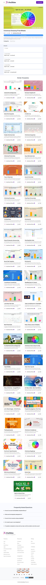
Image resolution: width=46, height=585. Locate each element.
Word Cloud (6, 545)
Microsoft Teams (20, 562)
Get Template (23, 35)
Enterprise (33, 543)
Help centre (19, 548)
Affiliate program (20, 550)
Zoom (18, 564)
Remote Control (7, 554)
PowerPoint (19, 560)
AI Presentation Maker (8, 548)
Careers (32, 553)
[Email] (14, 574)
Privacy (32, 556)
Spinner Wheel (6, 552)
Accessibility (33, 562)
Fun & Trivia (12, 41)
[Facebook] (27, 574)
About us (32, 549)
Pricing (32, 538)
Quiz (4, 541)
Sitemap (22, 577)
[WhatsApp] (17, 574)
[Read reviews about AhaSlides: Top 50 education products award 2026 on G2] (23, 571)
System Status (16, 577)
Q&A (4, 546)
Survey (5, 550)
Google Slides (19, 558)
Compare (19, 541)
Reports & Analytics (7, 556)
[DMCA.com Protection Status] (29, 577)
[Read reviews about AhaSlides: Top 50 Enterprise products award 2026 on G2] (27, 571)
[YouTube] (24, 574)
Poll (4, 543)
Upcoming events (20, 546)
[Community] (19, 574)
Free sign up (39, 2)
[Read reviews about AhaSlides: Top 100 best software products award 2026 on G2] (19, 571)
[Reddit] (32, 574)
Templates (19, 545)
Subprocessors (34, 564)
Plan (32, 541)
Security (32, 560)
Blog (18, 543)
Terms (32, 554)
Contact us (33, 551)
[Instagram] (29, 574)
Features (5, 538)
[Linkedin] (22, 574)
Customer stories (20, 552)
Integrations (19, 556)
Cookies (32, 558)
